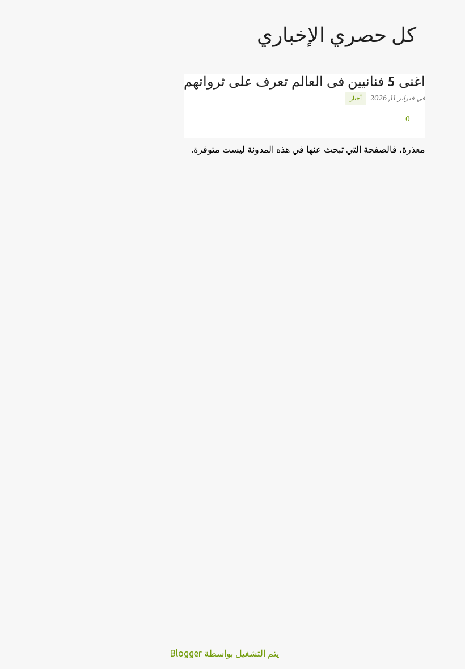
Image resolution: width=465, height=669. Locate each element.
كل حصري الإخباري (336, 34)
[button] (418, 130)
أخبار (356, 98)
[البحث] (46, 36)
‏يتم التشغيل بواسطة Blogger (225, 653)
